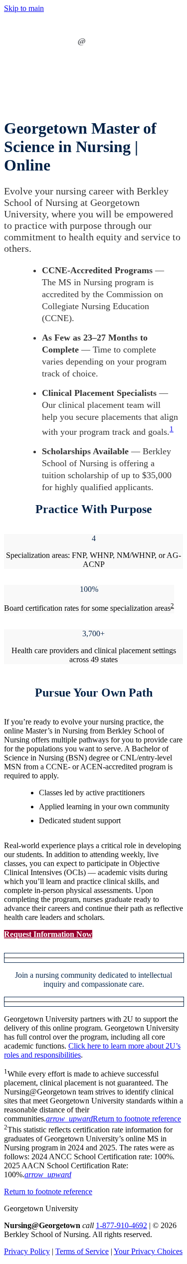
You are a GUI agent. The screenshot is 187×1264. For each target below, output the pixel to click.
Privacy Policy (27, 1251)
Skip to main (24, 8)
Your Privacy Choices (148, 1251)
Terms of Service (82, 1251)
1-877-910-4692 (121, 1225)
